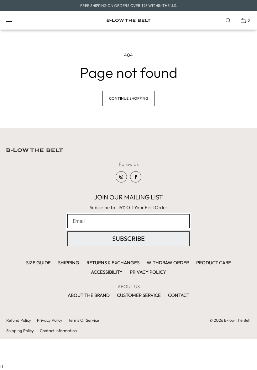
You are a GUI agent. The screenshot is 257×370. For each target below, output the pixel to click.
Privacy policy (49, 320)
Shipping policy (20, 330)
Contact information (58, 330)
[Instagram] (121, 177)
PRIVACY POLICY (148, 272)
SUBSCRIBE (128, 238)
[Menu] (13, 20)
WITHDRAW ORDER (168, 263)
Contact (178, 295)
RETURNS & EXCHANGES (113, 263)
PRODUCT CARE (213, 263)
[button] (228, 20)
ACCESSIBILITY (107, 272)
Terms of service (83, 320)
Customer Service (139, 295)
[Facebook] (136, 177)
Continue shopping (128, 98)
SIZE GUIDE (38, 263)
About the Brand (89, 295)
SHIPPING (68, 263)
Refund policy (18, 320)
